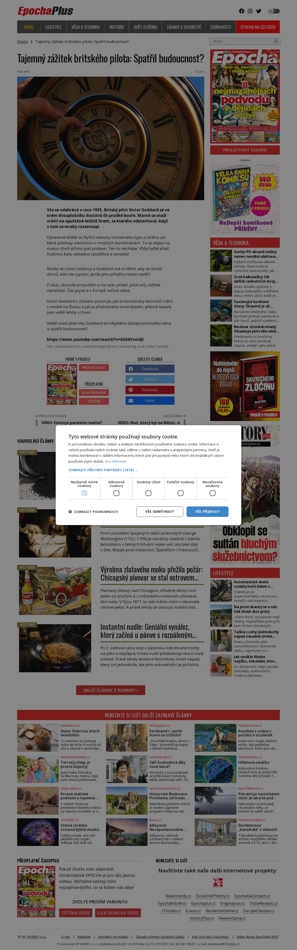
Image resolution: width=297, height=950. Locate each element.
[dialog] (148, 475)
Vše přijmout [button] (207, 511)
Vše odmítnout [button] (159, 511)
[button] (148, 470)
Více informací (116, 461)
